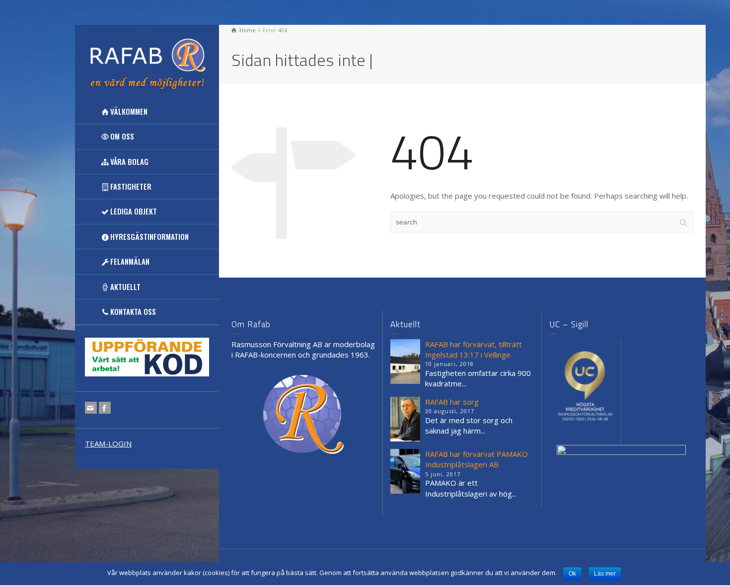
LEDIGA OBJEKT (133, 211)
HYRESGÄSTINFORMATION (149, 236)
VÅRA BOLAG (129, 161)
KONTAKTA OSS (133, 311)
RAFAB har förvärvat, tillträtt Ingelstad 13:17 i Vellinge (473, 349)
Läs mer (605, 573)
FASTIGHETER (130, 186)
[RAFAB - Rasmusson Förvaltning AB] (147, 62)
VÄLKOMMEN (128, 111)
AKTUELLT (125, 286)
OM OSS (122, 136)
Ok (572, 573)
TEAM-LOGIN (108, 443)
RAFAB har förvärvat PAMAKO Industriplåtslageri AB (476, 459)
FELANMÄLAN (129, 261)
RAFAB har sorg (452, 402)
